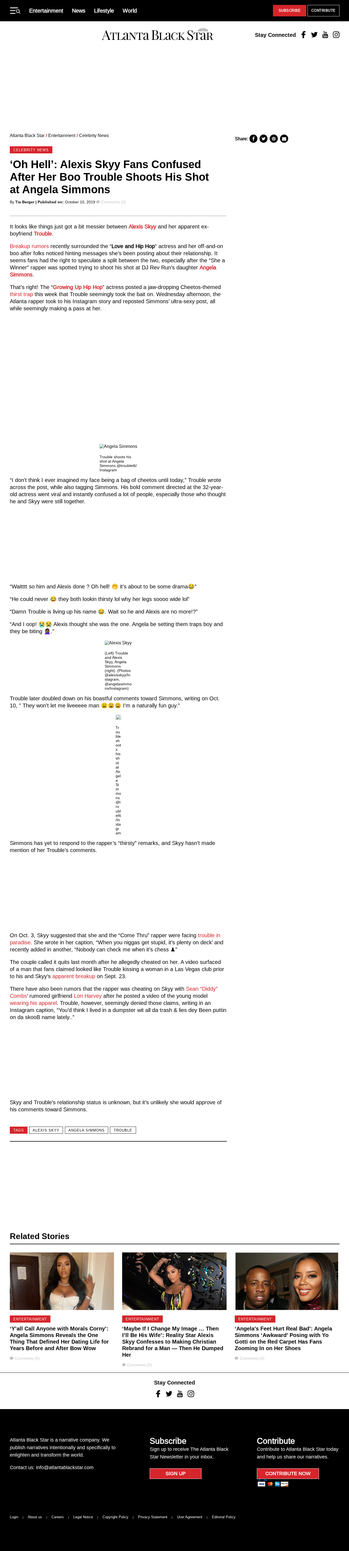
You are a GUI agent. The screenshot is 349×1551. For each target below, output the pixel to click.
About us (35, 1517)
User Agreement (189, 1517)
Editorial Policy (224, 1517)
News (78, 11)
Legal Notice (83, 1517)
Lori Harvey (88, 996)
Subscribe (290, 10)
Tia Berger (24, 202)
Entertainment (46, 11)
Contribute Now (288, 1473)
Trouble (43, 234)
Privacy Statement (152, 1517)
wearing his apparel (33, 1003)
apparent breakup (73, 976)
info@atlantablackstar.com (65, 1467)
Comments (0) (113, 202)
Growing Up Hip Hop (78, 287)
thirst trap (21, 294)
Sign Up (176, 1473)
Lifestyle (104, 11)
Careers (58, 1517)
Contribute (323, 10)
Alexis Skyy (142, 227)
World (130, 11)
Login (14, 1517)
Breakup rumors (30, 246)
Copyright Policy (115, 1517)
